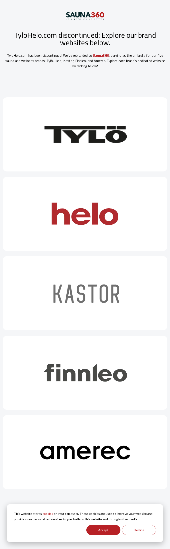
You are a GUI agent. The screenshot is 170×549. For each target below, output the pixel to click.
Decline (139, 530)
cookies (47, 513)
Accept (103, 530)
